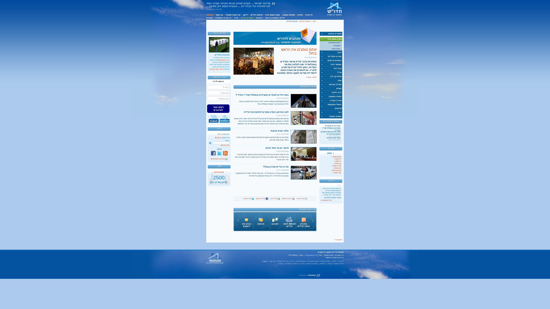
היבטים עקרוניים (334, 42)
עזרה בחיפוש (225, 145)
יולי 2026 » (337, 159)
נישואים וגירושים (335, 60)
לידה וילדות (337, 92)
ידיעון (245, 14)
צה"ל (339, 72)
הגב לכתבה (300, 198)
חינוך (339, 52)
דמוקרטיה (336, 45)
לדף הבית (334, 9)
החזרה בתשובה (335, 96)
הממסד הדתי (336, 64)
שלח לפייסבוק (261, 198)
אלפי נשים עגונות (333, 138)
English (210, 14)
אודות (300, 14)
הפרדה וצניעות (335, 84)
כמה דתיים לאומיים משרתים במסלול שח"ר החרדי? (331, 128)
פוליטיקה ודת (336, 76)
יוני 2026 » (337, 161)
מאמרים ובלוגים (246, 17)
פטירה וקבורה (336, 100)
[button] (218, 108)
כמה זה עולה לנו (335, 56)
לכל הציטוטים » (326, 200)
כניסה (219, 134)
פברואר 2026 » (336, 170)
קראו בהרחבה (219, 183)
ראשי (314, 21)
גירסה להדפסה (287, 198)
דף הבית (309, 14)
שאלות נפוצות (288, 14)
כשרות (339, 88)
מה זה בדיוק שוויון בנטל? (276, 167)
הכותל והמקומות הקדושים (335, 106)
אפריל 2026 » (336, 166)
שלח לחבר (274, 198)
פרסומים (259, 17)
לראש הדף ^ (338, 240)
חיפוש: (227, 140)
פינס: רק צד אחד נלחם (277, 148)
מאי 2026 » (337, 163)
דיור (340, 112)
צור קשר (219, 14)
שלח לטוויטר (247, 198)
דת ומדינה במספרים (223, 17)
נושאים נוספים (335, 116)
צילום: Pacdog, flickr (216, 69)
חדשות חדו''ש (256, 14)
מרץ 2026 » (337, 168)
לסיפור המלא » (311, 77)
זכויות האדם (336, 49)
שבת (340, 80)
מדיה (236, 17)
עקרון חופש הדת (272, 14)
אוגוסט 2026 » (336, 157)
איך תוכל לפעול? (232, 14)
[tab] (331, 34)
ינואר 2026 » (337, 173)
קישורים (210, 17)
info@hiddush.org (223, 60)
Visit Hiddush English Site (215, 258)
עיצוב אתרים (310, 275)
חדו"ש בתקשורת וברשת (275, 17)
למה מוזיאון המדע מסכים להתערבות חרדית (266, 112)
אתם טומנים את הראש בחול (299, 51)
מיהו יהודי (337, 68)
